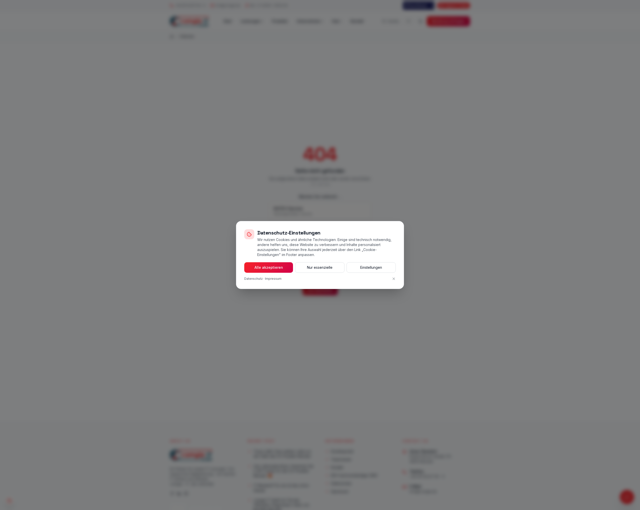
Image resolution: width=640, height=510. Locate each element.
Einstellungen (371, 267)
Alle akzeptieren (268, 267)
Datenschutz (253, 278)
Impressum (273, 278)
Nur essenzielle (319, 267)
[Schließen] (394, 279)
